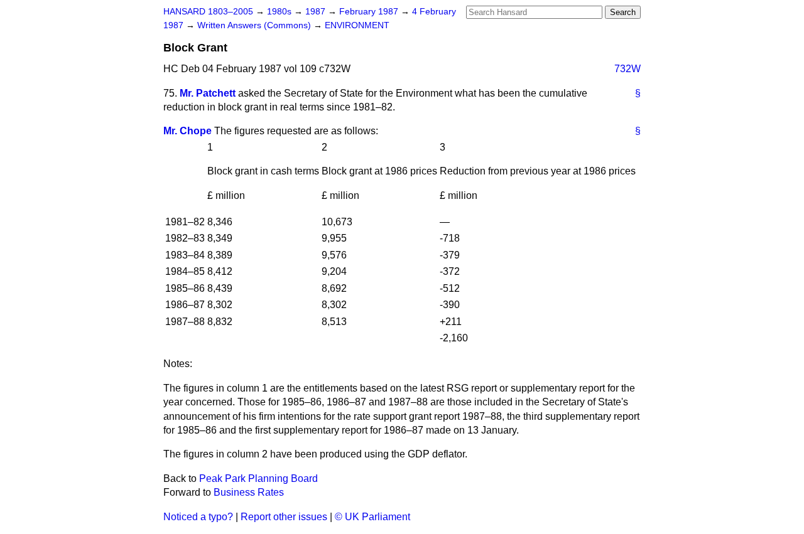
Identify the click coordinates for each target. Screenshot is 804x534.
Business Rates (249, 492)
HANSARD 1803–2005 (208, 11)
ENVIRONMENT (357, 25)
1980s (280, 11)
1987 (316, 11)
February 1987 (370, 11)
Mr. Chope (187, 130)
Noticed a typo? (198, 516)
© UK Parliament (372, 516)
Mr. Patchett (208, 93)
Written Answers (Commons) (255, 25)
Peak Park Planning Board (258, 478)
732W (627, 68)
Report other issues (284, 516)
